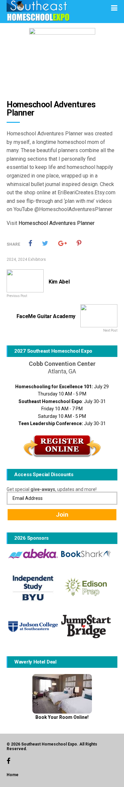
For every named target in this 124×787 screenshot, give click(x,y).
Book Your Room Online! (62, 717)
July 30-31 (62, 423)
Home (13, 775)
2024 (11, 259)
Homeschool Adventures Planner (57, 223)
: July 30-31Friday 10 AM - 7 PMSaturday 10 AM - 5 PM (62, 409)
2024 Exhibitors (32, 259)
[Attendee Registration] (62, 446)
